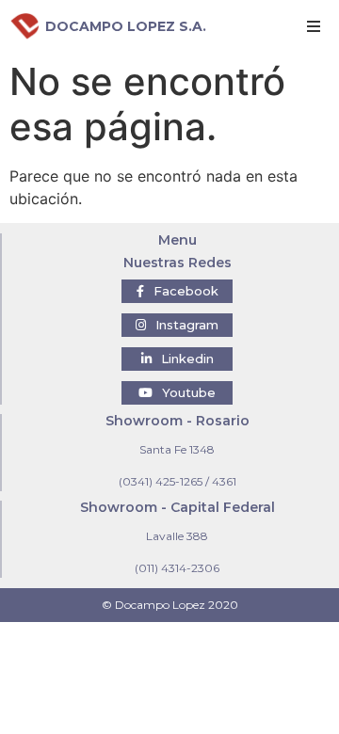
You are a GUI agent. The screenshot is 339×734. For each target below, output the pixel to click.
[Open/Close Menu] (313, 25)
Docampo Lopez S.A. (125, 26)
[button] (177, 291)
